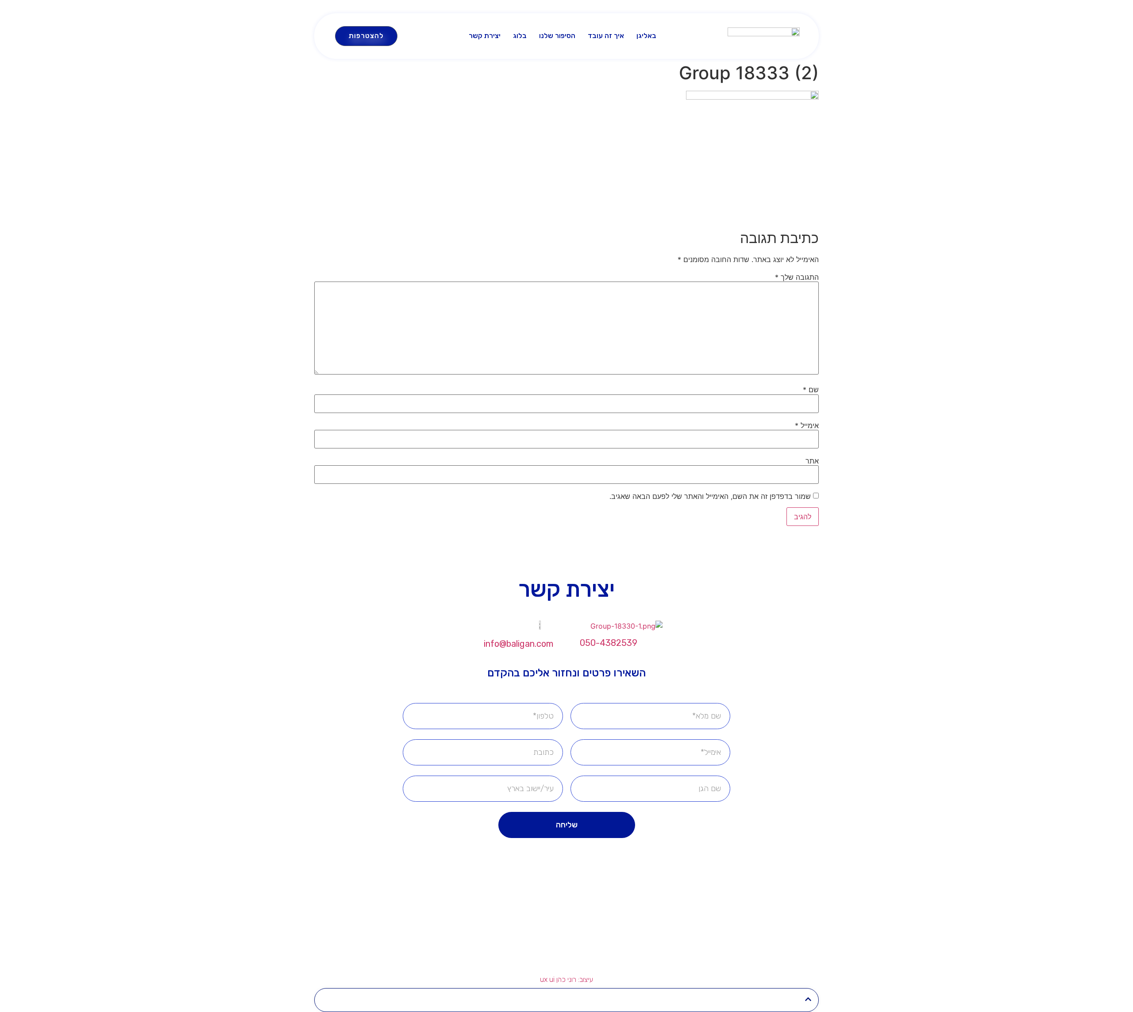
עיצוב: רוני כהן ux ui (566, 979)
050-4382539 (608, 642)
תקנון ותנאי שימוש (602, 926)
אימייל (807, 425)
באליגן (646, 35)
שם (811, 389)
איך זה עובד (606, 35)
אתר (812, 460)
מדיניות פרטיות (524, 926)
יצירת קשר (485, 35)
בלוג (520, 35)
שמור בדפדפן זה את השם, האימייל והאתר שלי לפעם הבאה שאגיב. (710, 496)
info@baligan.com (518, 643)
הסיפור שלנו (557, 35)
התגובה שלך (797, 277)
